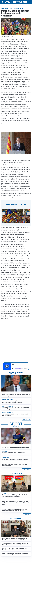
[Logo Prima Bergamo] (16, 2)
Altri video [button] (27, 514)
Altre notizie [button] (26, 419)
